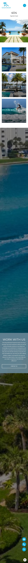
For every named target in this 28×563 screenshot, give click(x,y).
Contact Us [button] (14, 366)
